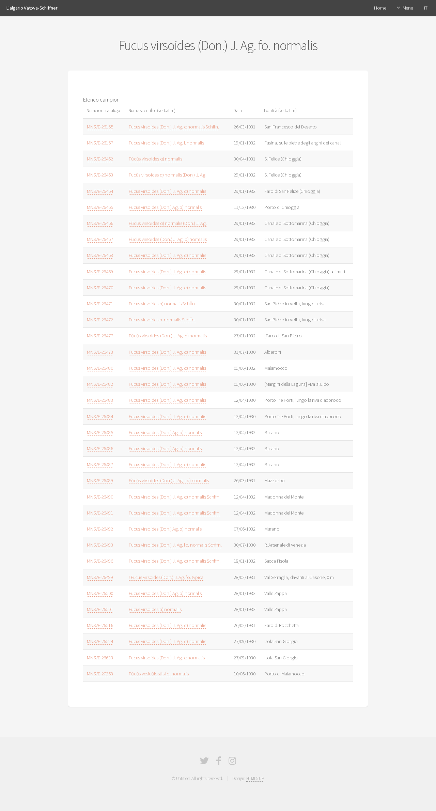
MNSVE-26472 (100, 320)
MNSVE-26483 (100, 400)
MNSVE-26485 (100, 432)
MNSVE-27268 (100, 674)
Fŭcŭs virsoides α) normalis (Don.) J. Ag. (167, 223)
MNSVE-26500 (100, 593)
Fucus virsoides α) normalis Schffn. (162, 304)
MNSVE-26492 (100, 529)
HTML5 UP (255, 778)
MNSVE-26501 (100, 609)
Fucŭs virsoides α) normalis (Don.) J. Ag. (167, 175)
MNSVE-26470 (100, 288)
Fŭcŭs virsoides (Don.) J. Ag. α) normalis (167, 239)
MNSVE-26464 (100, 191)
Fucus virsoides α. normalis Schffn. (162, 320)
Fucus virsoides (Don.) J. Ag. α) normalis (167, 191)
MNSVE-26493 (100, 545)
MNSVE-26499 (100, 577)
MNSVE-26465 (100, 207)
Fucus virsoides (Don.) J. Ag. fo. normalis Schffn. (175, 545)
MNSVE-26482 (100, 384)
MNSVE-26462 (100, 159)
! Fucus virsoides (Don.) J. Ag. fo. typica (166, 577)
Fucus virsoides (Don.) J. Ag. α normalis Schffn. (174, 127)
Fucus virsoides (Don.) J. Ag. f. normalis (166, 143)
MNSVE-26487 (100, 464)
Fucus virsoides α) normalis (155, 609)
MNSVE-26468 (100, 255)
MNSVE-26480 (100, 368)
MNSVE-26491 (100, 513)
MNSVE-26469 (100, 272)
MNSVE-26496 (100, 561)
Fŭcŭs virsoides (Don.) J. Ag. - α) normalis (169, 480)
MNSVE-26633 (100, 658)
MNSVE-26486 (100, 448)
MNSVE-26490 (100, 497)
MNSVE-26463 (100, 175)
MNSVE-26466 (100, 223)
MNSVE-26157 (100, 143)
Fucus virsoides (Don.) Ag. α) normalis (165, 207)
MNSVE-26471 (100, 304)
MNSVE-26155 (100, 127)
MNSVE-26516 (100, 625)
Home (380, 8)
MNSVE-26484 (100, 416)
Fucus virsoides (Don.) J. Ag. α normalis (166, 658)
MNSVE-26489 (100, 480)
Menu (408, 8)
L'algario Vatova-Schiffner (31, 8)
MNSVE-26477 (100, 336)
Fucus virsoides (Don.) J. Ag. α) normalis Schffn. (174, 497)
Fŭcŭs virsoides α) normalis (155, 159)
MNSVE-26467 (100, 239)
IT (425, 8)
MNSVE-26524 (100, 641)
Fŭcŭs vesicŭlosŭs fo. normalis (158, 674)
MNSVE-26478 (100, 352)
